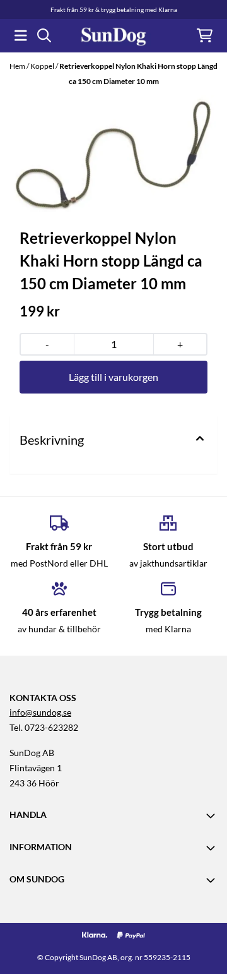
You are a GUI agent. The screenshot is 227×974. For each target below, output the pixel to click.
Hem (17, 66)
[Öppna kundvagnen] (205, 35)
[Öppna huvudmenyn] (20, 35)
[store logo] (113, 35)
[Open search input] (44, 35)
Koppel (42, 66)
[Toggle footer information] (212, 815)
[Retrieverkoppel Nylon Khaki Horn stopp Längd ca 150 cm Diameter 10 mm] (113, 153)
